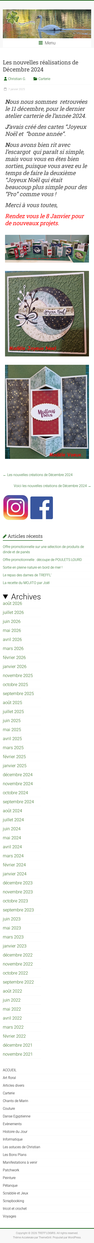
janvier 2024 (14, 873)
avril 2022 (12, 1018)
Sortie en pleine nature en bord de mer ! (33, 567)
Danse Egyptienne (16, 1116)
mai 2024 (12, 837)
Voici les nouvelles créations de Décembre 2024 (52, 486)
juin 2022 (12, 1000)
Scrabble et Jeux (15, 1193)
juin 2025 (12, 720)
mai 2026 (12, 630)
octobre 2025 (15, 684)
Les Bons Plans (14, 1155)
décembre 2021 (18, 1045)
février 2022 (14, 1036)
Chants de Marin (15, 1101)
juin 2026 (12, 621)
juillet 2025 (13, 711)
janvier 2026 (14, 666)
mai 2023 (12, 928)
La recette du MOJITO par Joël (26, 583)
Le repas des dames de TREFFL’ (27, 575)
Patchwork (11, 1170)
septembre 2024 (18, 801)
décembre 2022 (18, 955)
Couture (9, 1108)
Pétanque (10, 1185)
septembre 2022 (18, 982)
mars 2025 (13, 747)
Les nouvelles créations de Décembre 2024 (38, 475)
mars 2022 (13, 1027)
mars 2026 (13, 648)
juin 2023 (12, 919)
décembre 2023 (18, 882)
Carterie (44, 79)
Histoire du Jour (15, 1132)
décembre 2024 (18, 774)
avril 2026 (12, 639)
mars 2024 (13, 855)
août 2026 (12, 603)
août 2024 (12, 810)
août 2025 (12, 702)
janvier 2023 (14, 946)
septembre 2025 (18, 693)
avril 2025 (12, 738)
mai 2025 (12, 729)
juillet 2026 (13, 612)
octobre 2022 (15, 973)
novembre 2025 (18, 675)
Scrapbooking (13, 1201)
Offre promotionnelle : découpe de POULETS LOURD (42, 560)
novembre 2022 (18, 964)
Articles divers (13, 1085)
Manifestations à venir (20, 1162)
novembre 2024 (18, 783)
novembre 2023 (18, 891)
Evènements (12, 1124)
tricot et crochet (15, 1208)
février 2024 (14, 864)
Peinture (9, 1178)
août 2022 (12, 991)
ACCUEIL (9, 1070)
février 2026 (14, 657)
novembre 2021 (18, 1054)
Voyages (9, 1216)
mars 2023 (13, 937)
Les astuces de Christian (21, 1147)
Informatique (13, 1139)
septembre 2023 (18, 910)
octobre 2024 (15, 792)
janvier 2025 (14, 765)
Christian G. (17, 79)
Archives (26, 597)
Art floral (9, 1078)
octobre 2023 (15, 901)
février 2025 (14, 756)
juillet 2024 (13, 819)
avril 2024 (12, 846)
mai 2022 (12, 1009)
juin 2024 (12, 828)
